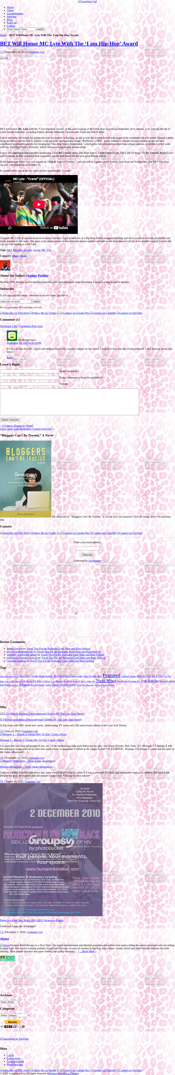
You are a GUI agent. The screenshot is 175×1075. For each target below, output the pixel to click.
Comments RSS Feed (31, 326)
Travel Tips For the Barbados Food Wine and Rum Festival (58, 648)
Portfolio (11, 16)
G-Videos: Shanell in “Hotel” (18, 425)
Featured (111, 675)
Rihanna (24, 684)
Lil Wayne (46, 681)
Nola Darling (122, 681)
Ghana (133, 676)
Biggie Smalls (77, 676)
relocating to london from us (22, 657)
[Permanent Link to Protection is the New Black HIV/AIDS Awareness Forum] (51, 915)
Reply (10, 357)
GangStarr (125, 676)
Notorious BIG (134, 681)
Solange (48, 685)
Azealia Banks (38, 676)
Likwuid (28, 681)
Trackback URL (8, 326)
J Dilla (160, 676)
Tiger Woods (60, 684)
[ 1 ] (2, 51)
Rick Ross (15, 685)
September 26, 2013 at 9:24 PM (24, 343)
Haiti (139, 676)
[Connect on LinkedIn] (103, 313)
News (23, 255)
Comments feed (15, 1061)
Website (64, 383)
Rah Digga (5, 685)
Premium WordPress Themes (63, 1073)
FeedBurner (95, 560)
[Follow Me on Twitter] (43, 313)
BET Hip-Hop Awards (19, 250)
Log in (10, 1055)
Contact (11, 25)
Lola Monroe (57, 681)
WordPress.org (15, 1064)
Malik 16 (76, 681)
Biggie (68, 676)
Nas (93, 681)
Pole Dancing (150, 681)
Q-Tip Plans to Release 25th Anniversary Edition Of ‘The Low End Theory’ (41, 719)
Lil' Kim (37, 681)
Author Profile (37, 275)
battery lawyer (14, 648)
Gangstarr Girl (36, 51)
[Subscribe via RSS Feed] (14, 313)
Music (15, 255)
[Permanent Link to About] (5, 945)
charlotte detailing (16, 660)
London (68, 681)
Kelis (166, 676)
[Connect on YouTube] (129, 313)
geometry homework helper (22, 654)
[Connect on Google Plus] (74, 313)
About (10, 10)
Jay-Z (154, 676)
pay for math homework (20, 651)
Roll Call (12, 22)
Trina (78, 685)
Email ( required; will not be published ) (81, 377)
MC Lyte (46, 250)
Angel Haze (25, 676)
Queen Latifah (167, 681)
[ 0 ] (2, 731)
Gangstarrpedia (15, 13)
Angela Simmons (12, 676)
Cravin (36, 250)
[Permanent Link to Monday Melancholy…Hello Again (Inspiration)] (27, 760)
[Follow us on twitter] (13, 975)
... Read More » (88, 951)
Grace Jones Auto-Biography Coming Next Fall (26, 428)
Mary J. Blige (86, 681)
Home (10, 7)
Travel (72, 684)
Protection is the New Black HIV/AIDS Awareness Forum (31, 920)
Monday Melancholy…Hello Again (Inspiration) (26, 766)
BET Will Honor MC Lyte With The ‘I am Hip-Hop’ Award (69, 43)
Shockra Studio (37, 685)
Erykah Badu (95, 676)
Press (9, 19)
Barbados (49, 676)
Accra (2, 676)
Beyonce (59, 676)
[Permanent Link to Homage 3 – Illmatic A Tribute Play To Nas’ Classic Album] (33, 734)
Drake (86, 676)
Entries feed (13, 1058)
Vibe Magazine (88, 685)
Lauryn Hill (19, 681)
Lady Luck (9, 681)
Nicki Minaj (106, 680)
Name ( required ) (69, 371)
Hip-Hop (147, 676)
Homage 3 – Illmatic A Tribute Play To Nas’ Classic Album (32, 740)
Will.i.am (98, 685)
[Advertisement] (25, 590)
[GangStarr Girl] (87, 1)
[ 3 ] (2, 932)
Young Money (108, 685)
